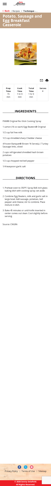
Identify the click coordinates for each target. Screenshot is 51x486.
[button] (40, 81)
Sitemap (42, 471)
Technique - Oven (32, 11)
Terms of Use (28, 471)
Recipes (16, 11)
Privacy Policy (11, 471)
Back (7, 10)
